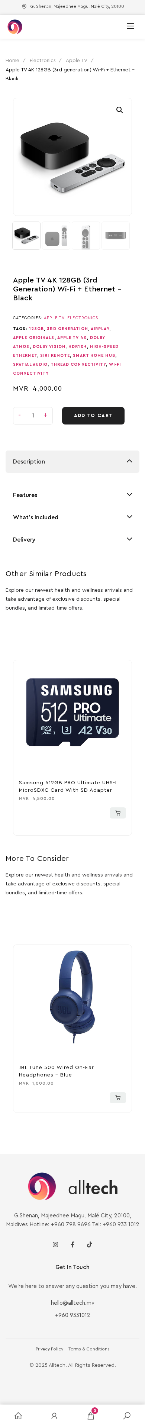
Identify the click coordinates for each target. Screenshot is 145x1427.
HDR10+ (77, 347)
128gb (36, 329)
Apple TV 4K (72, 338)
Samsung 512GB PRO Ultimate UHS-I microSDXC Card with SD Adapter (68, 786)
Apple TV (76, 60)
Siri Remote (55, 355)
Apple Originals (34, 338)
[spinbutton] (32, 415)
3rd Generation (67, 329)
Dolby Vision (49, 347)
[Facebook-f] (72, 1244)
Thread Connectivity (78, 364)
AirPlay (100, 329)
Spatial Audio (30, 364)
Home (12, 60)
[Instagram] (55, 1244)
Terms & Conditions (89, 1349)
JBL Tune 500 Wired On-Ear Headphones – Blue (56, 1071)
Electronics (43, 60)
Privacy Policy (49, 1349)
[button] (119, 110)
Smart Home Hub (94, 355)
